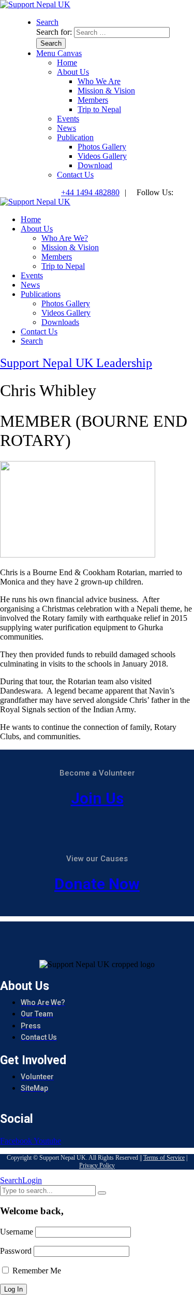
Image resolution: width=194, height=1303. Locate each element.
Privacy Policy (97, 1165)
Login (32, 1180)
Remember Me (35, 1270)
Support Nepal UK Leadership (76, 363)
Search (11, 1180)
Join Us (97, 798)
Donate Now (97, 884)
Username (16, 1231)
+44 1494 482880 (90, 192)
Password (16, 1250)
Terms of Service (164, 1157)
